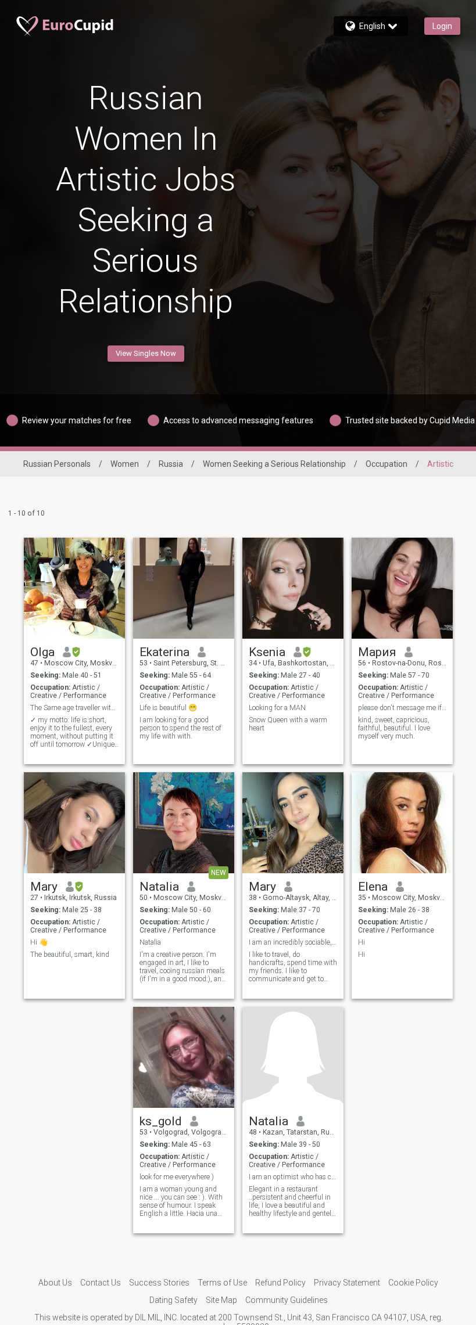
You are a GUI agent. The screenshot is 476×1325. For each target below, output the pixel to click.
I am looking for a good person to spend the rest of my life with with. (180, 728)
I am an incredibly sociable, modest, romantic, (293, 942)
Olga (42, 652)
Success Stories (159, 1282)
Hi (361, 942)
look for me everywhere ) (176, 1177)
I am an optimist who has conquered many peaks (293, 1177)
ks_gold (160, 1121)
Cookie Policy (413, 1282)
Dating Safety (173, 1300)
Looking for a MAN (277, 708)
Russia (171, 464)
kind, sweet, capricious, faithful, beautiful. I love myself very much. (394, 728)
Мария (377, 652)
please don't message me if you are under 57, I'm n (402, 708)
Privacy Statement (347, 1282)
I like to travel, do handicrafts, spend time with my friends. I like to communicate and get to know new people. (293, 966)
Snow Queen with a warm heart (288, 724)
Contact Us (100, 1282)
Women (124, 464)
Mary (44, 887)
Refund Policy (280, 1282)
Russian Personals (57, 464)
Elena (373, 887)
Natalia (159, 887)
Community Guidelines (286, 1300)
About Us (55, 1282)
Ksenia (267, 652)
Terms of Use (222, 1282)
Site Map (221, 1300)
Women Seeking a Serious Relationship (274, 464)
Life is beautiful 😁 (168, 708)
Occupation (386, 464)
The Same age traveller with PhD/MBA (74, 708)
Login (442, 26)
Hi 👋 (39, 942)
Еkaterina (164, 652)
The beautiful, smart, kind (69, 954)
